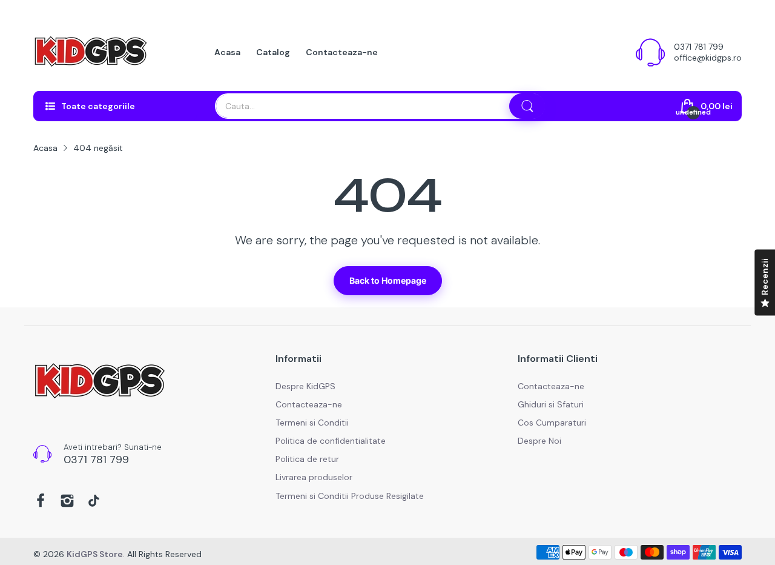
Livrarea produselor (313, 477)
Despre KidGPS (305, 386)
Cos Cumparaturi (552, 422)
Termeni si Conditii (312, 422)
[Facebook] (40, 501)
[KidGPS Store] (90, 52)
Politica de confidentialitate (330, 440)
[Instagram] (67, 501)
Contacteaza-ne (308, 404)
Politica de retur (307, 458)
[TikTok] (94, 501)
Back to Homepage (387, 280)
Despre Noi (539, 440)
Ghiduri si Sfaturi (551, 404)
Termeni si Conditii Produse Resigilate (349, 495)
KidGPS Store (95, 554)
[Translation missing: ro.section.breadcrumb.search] (527, 106)
